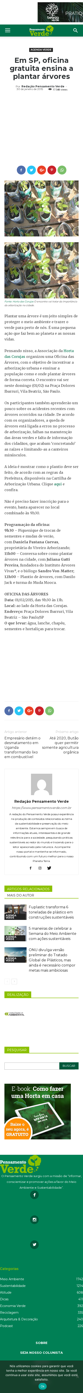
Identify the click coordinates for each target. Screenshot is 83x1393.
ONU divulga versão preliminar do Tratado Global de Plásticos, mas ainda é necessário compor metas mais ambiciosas (52, 960)
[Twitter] (50, 868)
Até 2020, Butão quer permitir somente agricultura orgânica (60, 745)
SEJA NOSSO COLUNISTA (41, 1353)
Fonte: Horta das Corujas (18, 301)
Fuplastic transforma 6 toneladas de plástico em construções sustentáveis (51, 912)
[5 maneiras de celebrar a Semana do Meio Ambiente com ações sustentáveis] (15, 933)
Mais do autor (20, 895)
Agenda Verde (41, 49)
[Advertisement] (41, 129)
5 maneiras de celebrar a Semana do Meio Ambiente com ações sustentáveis (52, 933)
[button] (75, 31)
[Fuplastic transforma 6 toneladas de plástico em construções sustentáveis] (15, 912)
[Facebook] (32, 868)
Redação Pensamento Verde (42, 86)
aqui (58, 484)
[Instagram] (41, 868)
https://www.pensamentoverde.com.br (41, 808)
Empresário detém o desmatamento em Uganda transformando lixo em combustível (22, 747)
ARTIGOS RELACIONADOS (28, 889)
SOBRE (41, 1343)
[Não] (77, 1377)
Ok (43, 1386)
